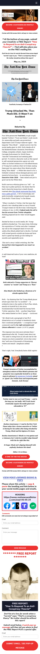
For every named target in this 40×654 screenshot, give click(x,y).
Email (4, 519)
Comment (5, 528)
